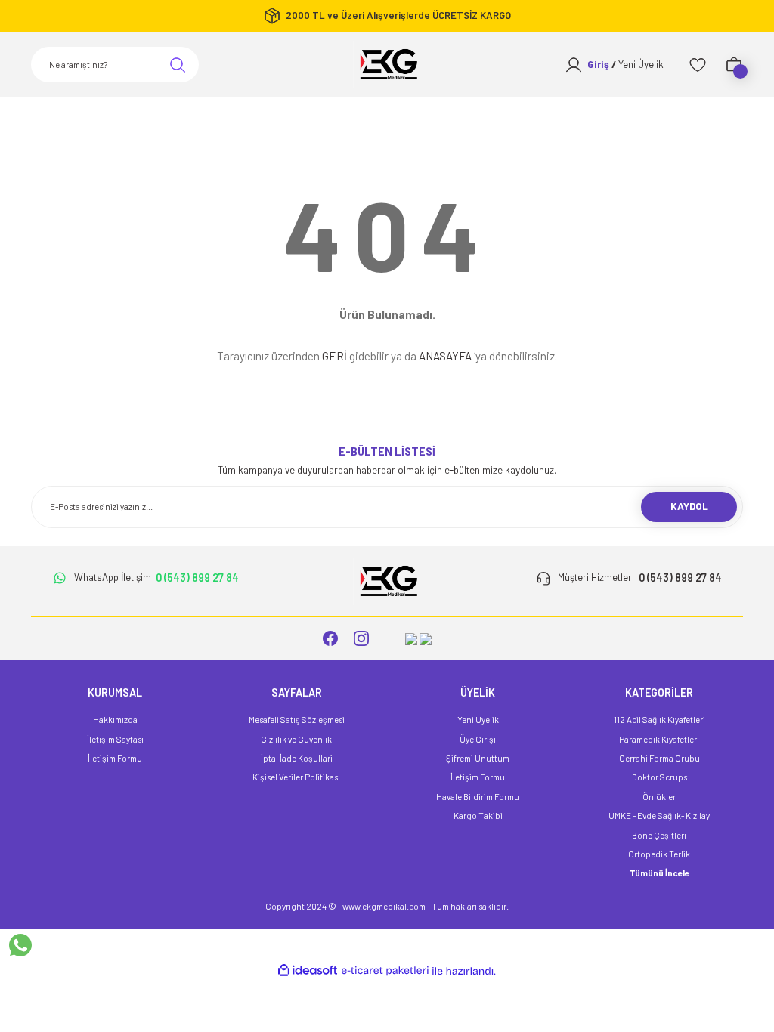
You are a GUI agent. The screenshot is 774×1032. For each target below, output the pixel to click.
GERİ (334, 356)
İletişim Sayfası (115, 739)
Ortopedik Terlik (659, 854)
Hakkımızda (115, 720)
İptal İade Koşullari (297, 758)
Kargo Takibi (478, 815)
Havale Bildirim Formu (477, 797)
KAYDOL (689, 506)
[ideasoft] (307, 971)
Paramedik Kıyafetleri (659, 739)
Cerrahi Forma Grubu (659, 758)
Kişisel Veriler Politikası (296, 777)
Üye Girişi (478, 739)
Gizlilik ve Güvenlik (296, 739)
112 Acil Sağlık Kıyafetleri (659, 720)
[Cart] (734, 65)
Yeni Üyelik (478, 720)
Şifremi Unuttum (477, 758)
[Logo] (387, 64)
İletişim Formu (115, 758)
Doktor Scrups (659, 777)
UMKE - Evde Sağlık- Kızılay (659, 815)
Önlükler (659, 797)
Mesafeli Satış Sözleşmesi (297, 720)
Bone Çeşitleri (659, 835)
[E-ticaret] (385, 971)
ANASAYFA (445, 356)
